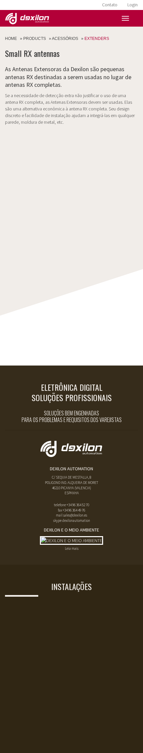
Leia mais (71, 548)
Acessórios (65, 38)
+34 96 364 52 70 (78, 505)
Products (34, 38)
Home (11, 38)
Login (132, 5)
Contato (109, 5)
